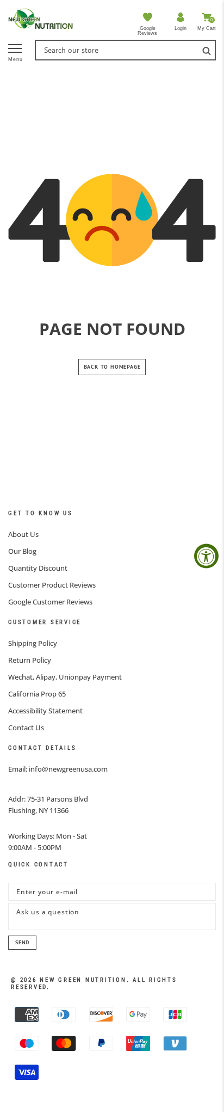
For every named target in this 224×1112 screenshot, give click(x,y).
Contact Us (26, 727)
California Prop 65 (37, 694)
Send (22, 942)
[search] (206, 50)
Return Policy (29, 660)
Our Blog (22, 551)
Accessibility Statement (45, 711)
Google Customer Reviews (50, 602)
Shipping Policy (32, 643)
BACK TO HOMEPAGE (112, 366)
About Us (23, 534)
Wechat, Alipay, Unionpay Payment (65, 677)
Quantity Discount (37, 568)
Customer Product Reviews (52, 585)
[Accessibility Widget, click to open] (206, 556)
